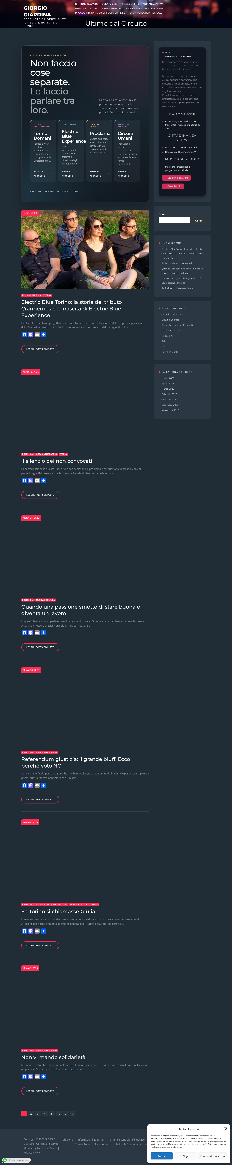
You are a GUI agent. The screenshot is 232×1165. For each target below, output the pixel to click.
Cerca (162, 214)
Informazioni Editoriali (91, 1139)
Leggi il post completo (40, 348)
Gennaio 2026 (169, 399)
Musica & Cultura (86, 8)
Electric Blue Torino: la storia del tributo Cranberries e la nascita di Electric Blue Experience (71, 308)
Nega (185, 1156)
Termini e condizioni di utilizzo (127, 1139)
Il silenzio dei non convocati (56, 461)
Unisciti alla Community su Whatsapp (135, 1144)
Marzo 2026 (167, 388)
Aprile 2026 (167, 383)
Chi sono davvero (87, 4)
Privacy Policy (32, 1152)
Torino (76, 191)
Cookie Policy (83, 1144)
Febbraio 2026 (169, 394)
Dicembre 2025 (169, 404)
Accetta (162, 1156)
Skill (163, 341)
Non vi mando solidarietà (53, 1057)
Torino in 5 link (169, 351)
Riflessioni (128, 4)
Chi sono (35, 191)
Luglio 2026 (167, 378)
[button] (225, 1128)
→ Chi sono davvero (176, 177)
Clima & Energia (111, 8)
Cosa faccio (110, 4)
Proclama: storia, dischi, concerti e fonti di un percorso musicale (118, 13)
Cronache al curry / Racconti (143, 8)
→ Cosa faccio (172, 186)
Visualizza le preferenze (213, 1156)
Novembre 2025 (170, 410)
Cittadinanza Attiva (150, 4)
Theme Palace (49, 1148)
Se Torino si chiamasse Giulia (58, 911)
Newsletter (101, 1144)
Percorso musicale (56, 191)
